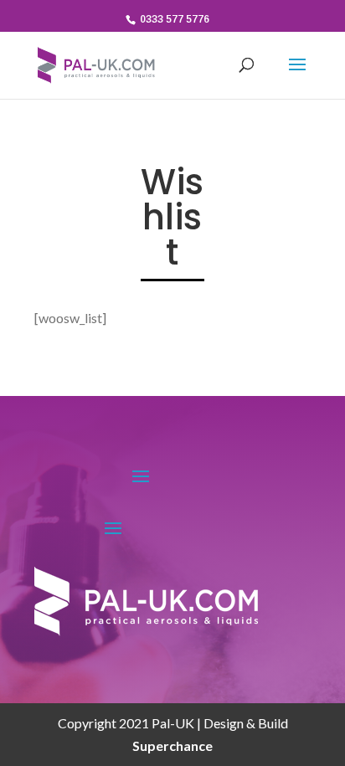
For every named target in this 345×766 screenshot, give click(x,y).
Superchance (172, 745)
